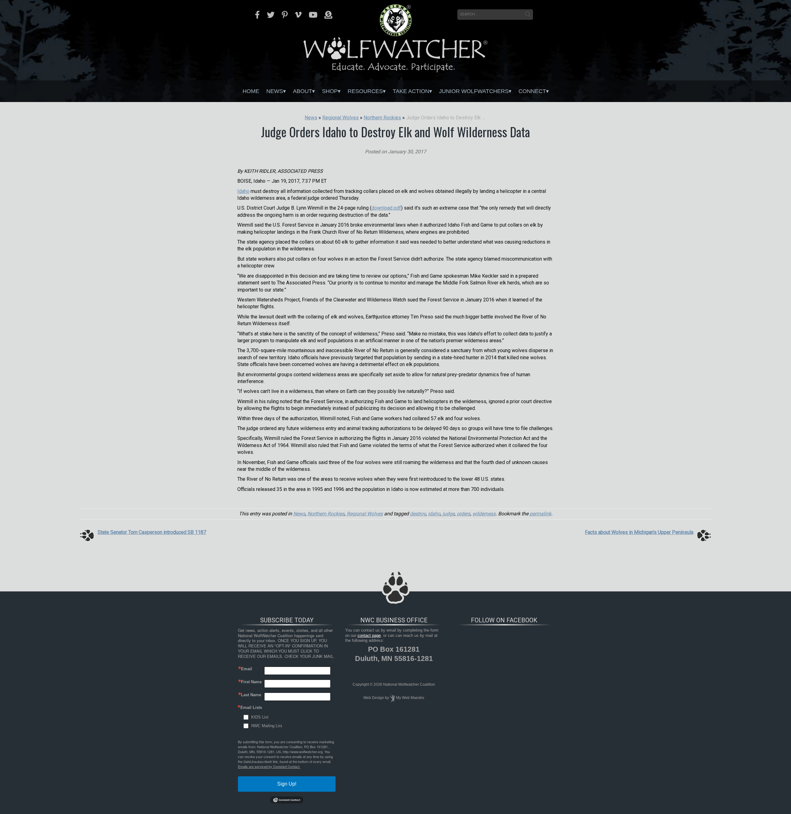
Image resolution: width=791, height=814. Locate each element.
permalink (540, 514)
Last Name (251, 695)
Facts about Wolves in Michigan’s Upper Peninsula (639, 532)
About (302, 91)
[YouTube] (313, 15)
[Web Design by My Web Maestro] (392, 698)
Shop (330, 91)
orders (463, 514)
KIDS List (260, 717)
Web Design (373, 698)
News (274, 91)
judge (448, 514)
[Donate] (328, 15)
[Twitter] (271, 15)
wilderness (484, 514)
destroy (418, 514)
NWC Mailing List (266, 725)
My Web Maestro (410, 698)
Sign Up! (286, 783)
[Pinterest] (285, 15)
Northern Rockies (326, 514)
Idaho (243, 191)
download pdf (386, 208)
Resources (365, 91)
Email (246, 669)
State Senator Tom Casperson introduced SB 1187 (152, 532)
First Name (251, 682)
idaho (434, 514)
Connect (532, 91)
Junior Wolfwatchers (474, 91)
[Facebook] (257, 15)
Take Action (411, 91)
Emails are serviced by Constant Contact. (269, 766)
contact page (369, 635)
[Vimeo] (298, 15)
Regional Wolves (365, 514)
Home (251, 91)
